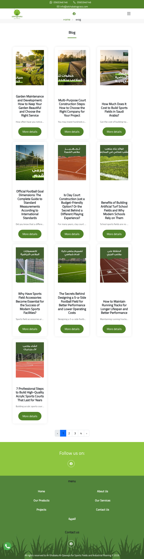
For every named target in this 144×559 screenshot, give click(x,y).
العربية (72, 518)
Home (66, 19)
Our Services (102, 500)
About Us (102, 491)
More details (29, 131)
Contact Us (102, 509)
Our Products (41, 500)
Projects (41, 509)
